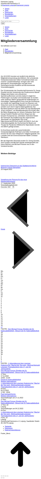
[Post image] (6, 164)
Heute (3, 229)
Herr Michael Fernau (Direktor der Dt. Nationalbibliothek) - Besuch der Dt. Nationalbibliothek (20, 330)
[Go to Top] (20, 473)
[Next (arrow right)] (3, 477)
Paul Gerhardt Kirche (8, 394)
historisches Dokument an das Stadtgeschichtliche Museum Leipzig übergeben (18, 166)
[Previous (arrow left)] (1, 477)
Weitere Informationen (8, 381)
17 (2, 327)
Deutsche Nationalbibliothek (11, 379)
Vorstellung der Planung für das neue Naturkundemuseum (14, 180)
